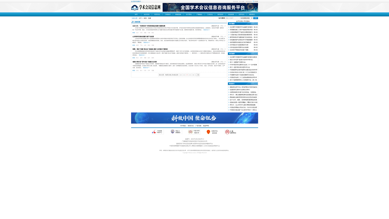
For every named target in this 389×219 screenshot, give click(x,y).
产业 (141, 45)
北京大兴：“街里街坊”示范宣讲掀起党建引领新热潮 (149, 26)
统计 (141, 70)
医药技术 (220, 14)
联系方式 (191, 126)
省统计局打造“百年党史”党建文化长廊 (145, 62)
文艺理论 (189, 14)
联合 (137, 58)
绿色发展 (231, 14)
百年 (149, 70)
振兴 (149, 58)
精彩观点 (252, 14)
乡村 (141, 58)
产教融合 (199, 14)
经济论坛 (157, 14)
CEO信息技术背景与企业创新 (239, 47)
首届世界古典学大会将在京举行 (240, 89)
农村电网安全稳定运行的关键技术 (240, 42)
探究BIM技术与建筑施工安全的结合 (241, 37)
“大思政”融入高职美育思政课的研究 (241, 34)
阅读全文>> (206, 30)
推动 (149, 45)
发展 (137, 45)
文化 (137, 70)
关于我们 (183, 126)
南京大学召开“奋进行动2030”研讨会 (241, 59)
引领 (149, 32)
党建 (145, 32)
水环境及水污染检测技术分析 (239, 45)
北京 (137, 32)
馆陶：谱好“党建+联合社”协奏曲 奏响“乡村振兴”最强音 (150, 49)
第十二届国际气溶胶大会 (238, 62)
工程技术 (168, 14)
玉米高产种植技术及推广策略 (239, 50)
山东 (145, 45)
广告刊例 (198, 126)
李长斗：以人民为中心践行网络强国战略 (242, 105)
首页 (136, 14)
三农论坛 (210, 14)
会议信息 (147, 14)
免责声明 (206, 126)
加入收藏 (241, 1)
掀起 (153, 32)
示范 (141, 32)
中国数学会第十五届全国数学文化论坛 (242, 75)
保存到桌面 (249, 1)
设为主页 (235, 1)
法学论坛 (241, 14)
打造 (145, 70)
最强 (153, 58)
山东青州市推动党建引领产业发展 (143, 36)
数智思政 (178, 14)
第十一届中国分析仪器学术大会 (240, 67)
